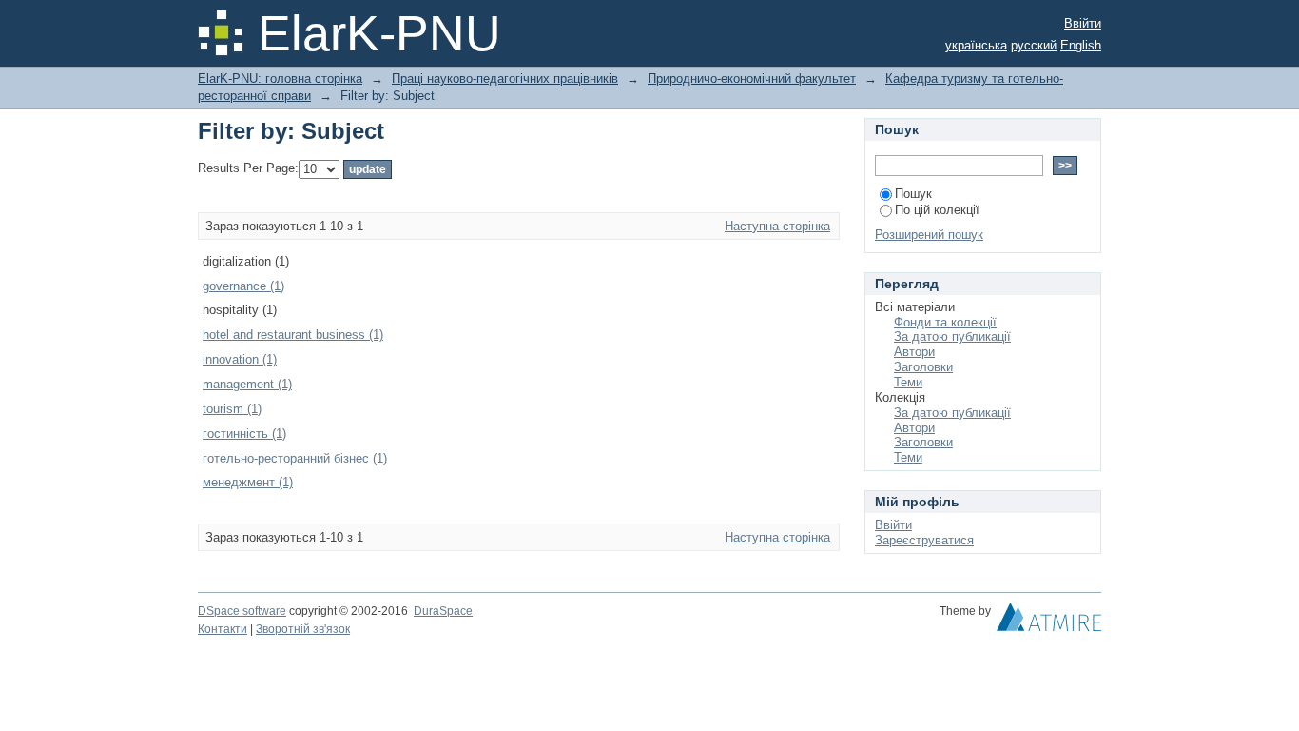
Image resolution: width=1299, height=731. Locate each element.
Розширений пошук (929, 234)
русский (1034, 45)
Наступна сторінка (777, 226)
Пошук (913, 194)
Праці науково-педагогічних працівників (505, 78)
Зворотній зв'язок (303, 629)
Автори (914, 352)
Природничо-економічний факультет (752, 78)
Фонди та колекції (945, 322)
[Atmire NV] (1049, 621)
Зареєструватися (924, 540)
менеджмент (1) (248, 482)
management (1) (247, 384)
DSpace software (242, 611)
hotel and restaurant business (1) (293, 334)
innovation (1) (240, 359)
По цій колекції (937, 210)
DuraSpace (443, 611)
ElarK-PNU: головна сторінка (280, 78)
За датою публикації (952, 336)
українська (976, 45)
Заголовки (923, 367)
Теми (908, 382)
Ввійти (1082, 23)
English (1080, 45)
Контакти (222, 629)
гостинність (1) (244, 433)
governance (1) (243, 286)
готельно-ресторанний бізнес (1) (295, 458)
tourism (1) (232, 409)
